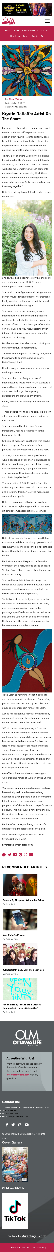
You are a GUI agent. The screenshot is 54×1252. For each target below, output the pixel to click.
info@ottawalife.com (17, 1074)
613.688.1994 (12, 1113)
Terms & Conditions (20, 1247)
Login (25, 36)
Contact (44, 30)
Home (7, 30)
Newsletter (15, 36)
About (16, 30)
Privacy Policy (39, 1247)
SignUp (35, 36)
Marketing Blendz (33, 1236)
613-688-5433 (12, 1110)
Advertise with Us (30, 30)
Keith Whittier (15, 99)
